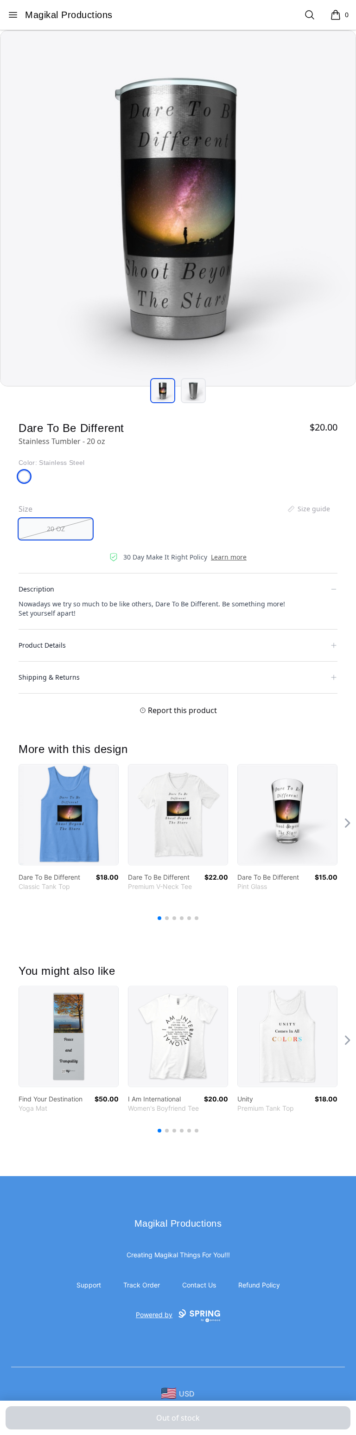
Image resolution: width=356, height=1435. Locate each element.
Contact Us (199, 1285)
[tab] (162, 390)
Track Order (141, 1285)
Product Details (42, 645)
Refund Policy (259, 1285)
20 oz (56, 528)
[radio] (56, 529)
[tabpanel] (178, 208)
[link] (68, 815)
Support (88, 1285)
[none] (308, 509)
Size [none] (25, 509)
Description (36, 589)
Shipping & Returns (49, 677)
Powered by (154, 1315)
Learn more (229, 557)
